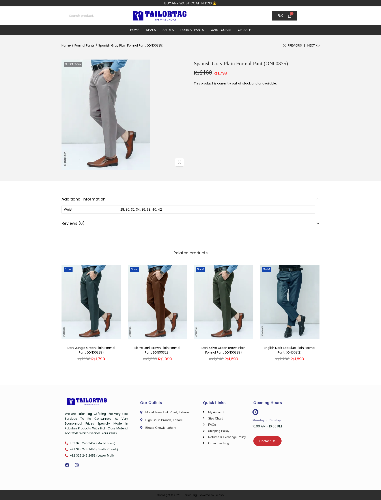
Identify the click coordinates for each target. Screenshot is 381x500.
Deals (151, 30)
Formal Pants (192, 30)
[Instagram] (77, 465)
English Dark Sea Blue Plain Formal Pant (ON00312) (289, 350)
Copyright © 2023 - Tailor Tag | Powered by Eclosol (190, 495)
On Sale (244, 30)
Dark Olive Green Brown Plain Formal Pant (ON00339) (223, 350)
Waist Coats (221, 30)
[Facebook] (67, 465)
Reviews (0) (73, 223)
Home (134, 30)
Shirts (168, 30)
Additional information (84, 199)
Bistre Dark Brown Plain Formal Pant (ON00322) (157, 350)
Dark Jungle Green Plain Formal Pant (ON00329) (91, 350)
